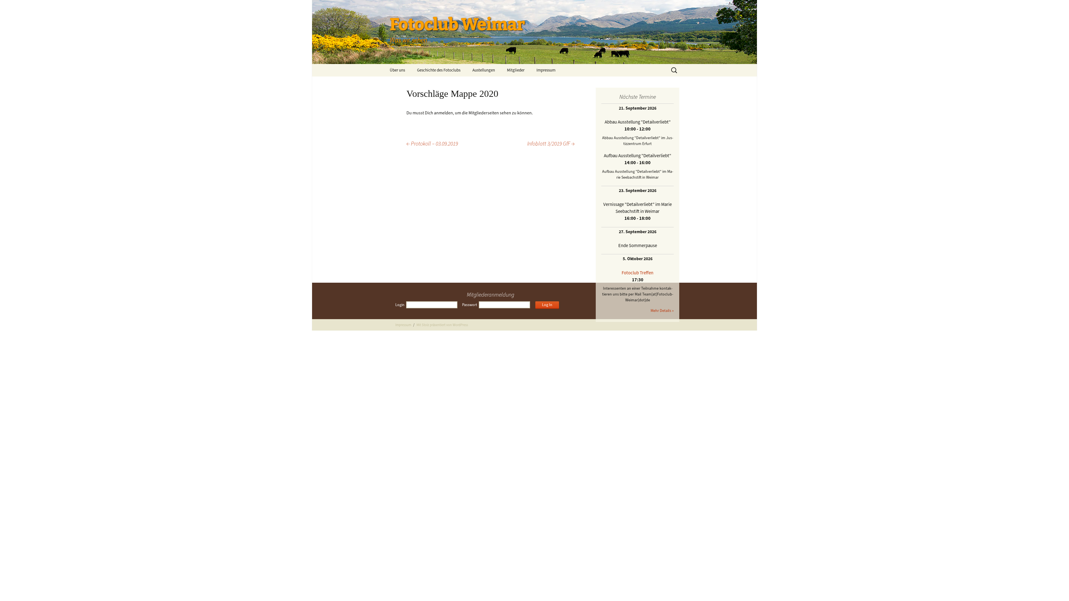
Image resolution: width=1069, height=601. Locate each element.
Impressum (545, 70)
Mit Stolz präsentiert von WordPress (442, 324)
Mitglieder (515, 70)
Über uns (397, 70)
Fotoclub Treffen (637, 273)
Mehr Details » (662, 310)
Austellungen (483, 70)
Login (399, 304)
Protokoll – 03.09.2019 (432, 143)
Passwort (469, 304)
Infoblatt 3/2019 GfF (551, 143)
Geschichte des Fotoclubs (438, 70)
